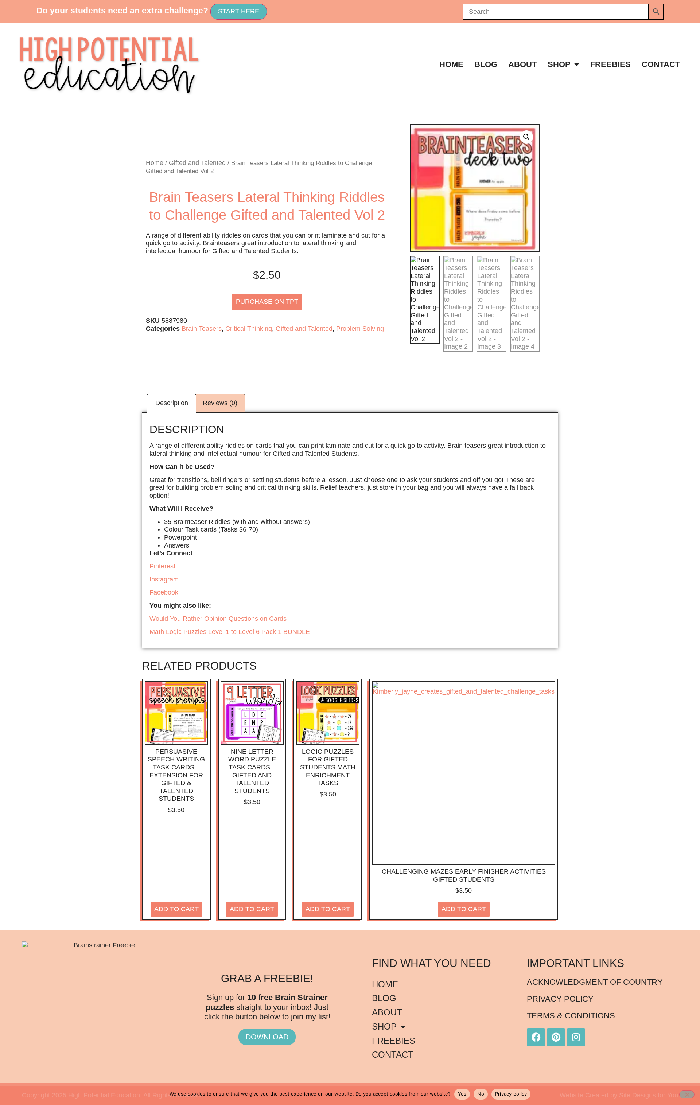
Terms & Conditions (571, 1015)
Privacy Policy (560, 998)
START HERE (238, 11)
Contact (661, 64)
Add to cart (176, 909)
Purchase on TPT (267, 301)
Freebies (610, 64)
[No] (687, 1094)
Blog (485, 64)
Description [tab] (171, 403)
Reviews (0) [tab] (220, 403)
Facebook (163, 592)
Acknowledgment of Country (595, 982)
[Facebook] (536, 1037)
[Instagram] (576, 1037)
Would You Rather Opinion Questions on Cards (218, 618)
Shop (559, 64)
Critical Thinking (248, 328)
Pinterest (162, 566)
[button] (526, 137)
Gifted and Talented (197, 162)
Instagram (164, 579)
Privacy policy (511, 1094)
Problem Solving (360, 328)
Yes (462, 1094)
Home (451, 64)
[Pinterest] (556, 1037)
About (522, 64)
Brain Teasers (202, 328)
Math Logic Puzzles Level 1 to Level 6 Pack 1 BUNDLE (229, 631)
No (480, 1094)
